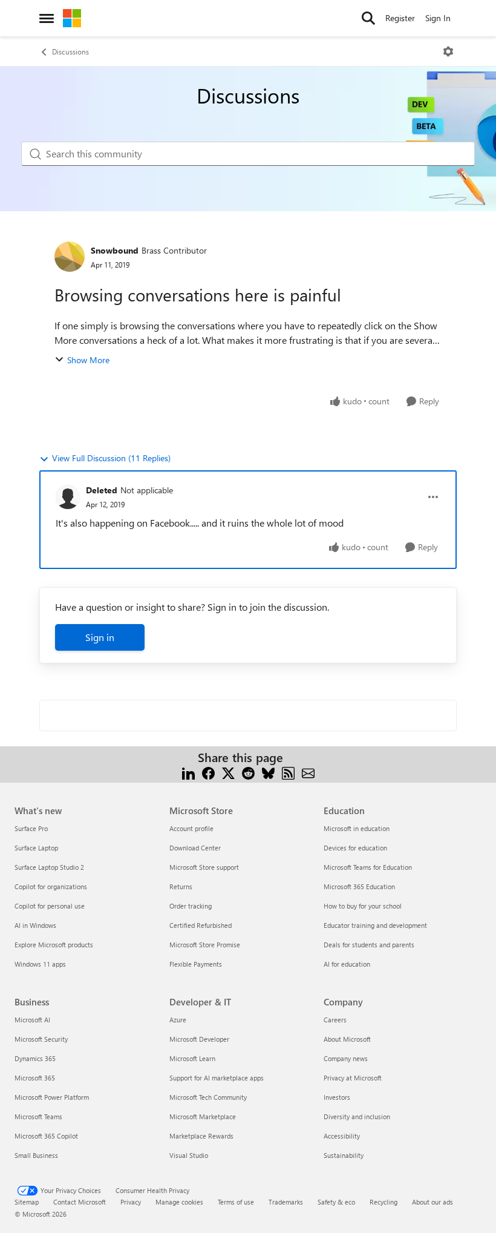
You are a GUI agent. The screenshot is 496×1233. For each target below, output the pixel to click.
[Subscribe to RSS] (288, 772)
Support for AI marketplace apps (216, 1077)
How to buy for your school (363, 905)
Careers (335, 1019)
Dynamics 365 (35, 1058)
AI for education (347, 963)
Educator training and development (375, 925)
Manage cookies (179, 1201)
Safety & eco (336, 1201)
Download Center (195, 847)
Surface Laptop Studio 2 (49, 867)
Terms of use (236, 1201)
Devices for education (355, 847)
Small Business (36, 1155)
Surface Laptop (36, 847)
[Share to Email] (308, 772)
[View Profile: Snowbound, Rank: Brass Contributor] (69, 257)
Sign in (99, 637)
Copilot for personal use (50, 905)
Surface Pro (31, 828)
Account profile (191, 828)
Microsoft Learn (192, 1058)
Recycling (383, 1201)
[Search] (368, 18)
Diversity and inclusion (357, 1116)
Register (400, 18)
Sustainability (344, 1155)
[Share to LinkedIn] (188, 772)
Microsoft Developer (199, 1039)
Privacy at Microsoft (353, 1077)
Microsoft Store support (204, 867)
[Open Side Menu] (46, 18)
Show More (88, 360)
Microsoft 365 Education (359, 886)
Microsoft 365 (35, 1077)
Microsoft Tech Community (208, 1097)
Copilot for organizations (51, 886)
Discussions (70, 51)
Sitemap (27, 1201)
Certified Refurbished (200, 925)
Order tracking (190, 905)
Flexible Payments (195, 963)
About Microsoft (347, 1039)
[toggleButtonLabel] (448, 51)
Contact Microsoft (79, 1201)
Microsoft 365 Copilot (46, 1135)
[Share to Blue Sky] (268, 772)
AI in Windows (35, 925)
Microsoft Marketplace (202, 1116)
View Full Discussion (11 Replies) (111, 458)
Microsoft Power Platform (52, 1097)
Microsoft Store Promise (204, 944)
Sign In (438, 18)
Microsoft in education (357, 828)
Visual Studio (188, 1155)
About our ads (432, 1201)
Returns (180, 886)
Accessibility (342, 1135)
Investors (337, 1097)
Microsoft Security (41, 1039)
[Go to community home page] (72, 18)
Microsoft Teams (38, 1116)
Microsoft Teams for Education (368, 867)
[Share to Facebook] (208, 772)
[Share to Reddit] (248, 772)
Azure (177, 1019)
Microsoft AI (32, 1019)
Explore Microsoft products (54, 944)
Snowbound (115, 250)
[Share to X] (228, 772)
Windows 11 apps (40, 963)
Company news (346, 1058)
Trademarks (286, 1201)
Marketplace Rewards (201, 1135)
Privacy (130, 1201)
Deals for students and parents (369, 944)
